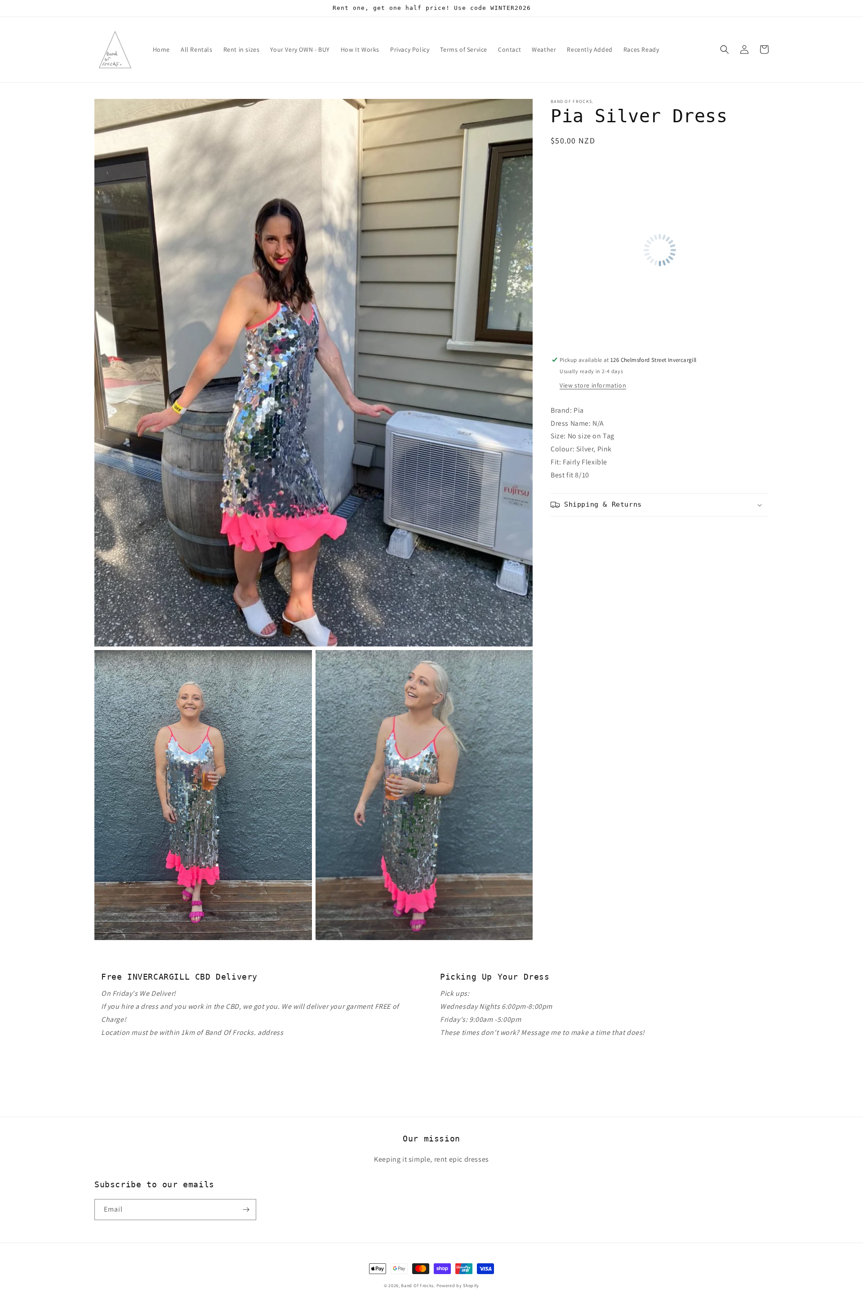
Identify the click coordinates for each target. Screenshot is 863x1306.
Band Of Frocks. (418, 1285)
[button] (724, 49)
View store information (593, 385)
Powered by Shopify (458, 1285)
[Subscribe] (246, 1209)
